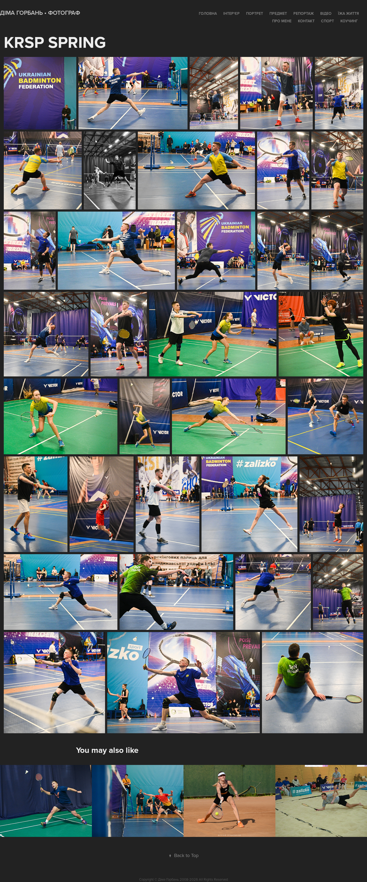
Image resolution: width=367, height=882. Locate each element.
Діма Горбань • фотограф (40, 12)
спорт (327, 21)
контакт (306, 21)
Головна (208, 13)
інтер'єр (231, 13)
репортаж (303, 13)
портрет (254, 13)
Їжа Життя (348, 13)
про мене (282, 21)
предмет (278, 13)
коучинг (349, 21)
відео (326, 13)
